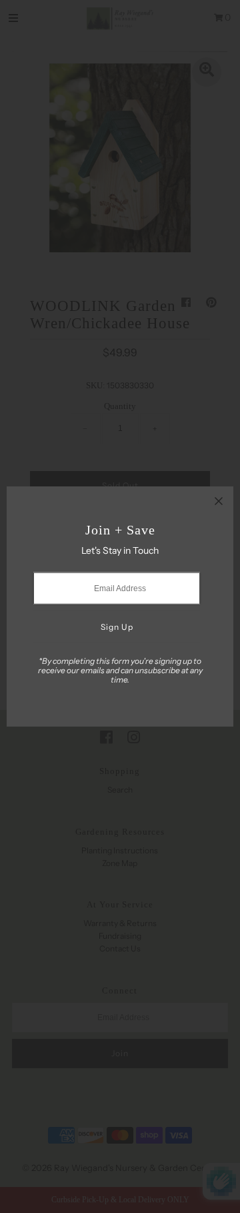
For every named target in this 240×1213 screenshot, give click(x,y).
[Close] (218, 501)
